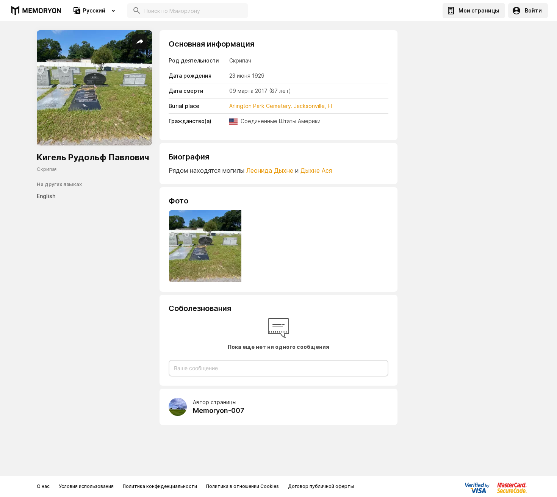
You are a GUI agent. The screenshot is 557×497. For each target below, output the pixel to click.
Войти (533, 10)
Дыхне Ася (316, 170)
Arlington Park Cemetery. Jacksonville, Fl (280, 106)
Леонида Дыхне (269, 170)
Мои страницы (478, 10)
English (46, 196)
